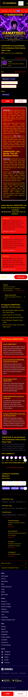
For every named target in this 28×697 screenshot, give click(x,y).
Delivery (3, 626)
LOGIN (7, 693)
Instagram (7, 652)
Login (3, 589)
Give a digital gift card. (18, 290)
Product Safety (5, 637)
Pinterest (7, 662)
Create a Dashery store (8, 620)
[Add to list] (3, 458)
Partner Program (6, 606)
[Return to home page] (10, 3)
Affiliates (3, 609)
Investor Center (5, 604)
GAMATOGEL (6, 499)
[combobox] (20, 3)
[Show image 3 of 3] (15, 41)
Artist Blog (4, 617)
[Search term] (21, 3)
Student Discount (6, 586)
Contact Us (4, 642)
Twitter (6, 657)
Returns (3, 629)
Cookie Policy (22, 673)
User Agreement (5, 673)
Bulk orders (4, 594)
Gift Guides (4, 576)
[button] (20, 460)
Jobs (2, 614)
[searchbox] (14, 483)
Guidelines (4, 634)
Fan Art (3, 579)
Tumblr (6, 660)
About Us (4, 601)
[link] (6, 488)
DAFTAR (20, 694)
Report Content (5, 563)
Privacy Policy (14, 673)
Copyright (4, 639)
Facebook (7, 654)
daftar (3, 592)
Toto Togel (24, 11)
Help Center (4, 632)
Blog (2, 584)
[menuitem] (4, 11)
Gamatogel (4, 11)
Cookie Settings (6, 645)
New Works (4, 581)
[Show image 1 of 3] (12, 41)
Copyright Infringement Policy (10, 568)
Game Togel (14, 11)
